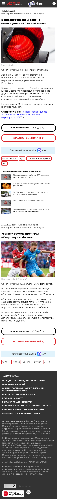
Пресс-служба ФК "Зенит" (14, 279)
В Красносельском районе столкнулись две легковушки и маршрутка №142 (31, 210)
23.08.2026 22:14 (8, 225)
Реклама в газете (25, 394)
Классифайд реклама (39, 405)
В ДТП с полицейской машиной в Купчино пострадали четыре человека (30, 193)
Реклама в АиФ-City (13, 405)
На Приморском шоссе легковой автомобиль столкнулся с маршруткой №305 (24, 115)
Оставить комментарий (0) (28, 138)
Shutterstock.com (9, 65)
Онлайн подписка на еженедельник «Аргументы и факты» (23, 389)
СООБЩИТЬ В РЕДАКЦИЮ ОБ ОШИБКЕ (22, 413)
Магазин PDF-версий (13, 384)
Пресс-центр (38, 381)
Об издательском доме (15, 381)
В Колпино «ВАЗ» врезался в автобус (28, 201)
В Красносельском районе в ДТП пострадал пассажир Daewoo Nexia (31, 176)
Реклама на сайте (12, 398)
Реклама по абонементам (17, 402)
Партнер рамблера (25, 486)
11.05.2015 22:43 (8, 11)
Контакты (8, 394)
